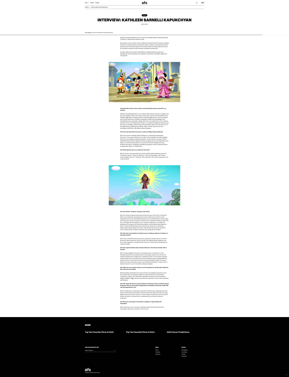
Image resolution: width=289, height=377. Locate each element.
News (157, 350)
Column (157, 352)
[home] (144, 2)
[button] (87, 2)
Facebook (184, 352)
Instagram (184, 350)
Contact (97, 2)
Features (157, 354)
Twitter (184, 354)
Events (92, 2)
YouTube (184, 356)
